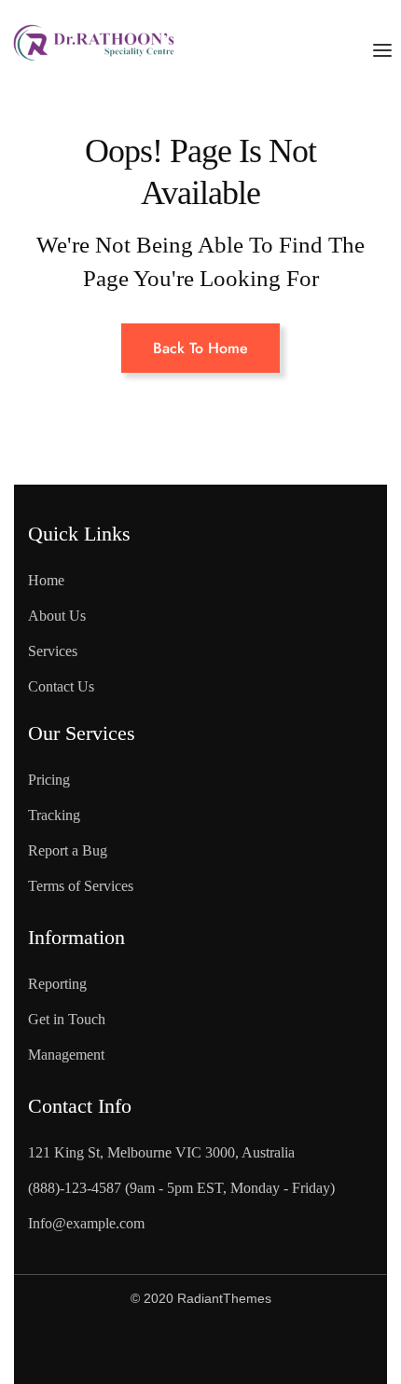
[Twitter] (159, 1348)
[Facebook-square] (84, 1348)
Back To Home (200, 348)
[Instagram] (235, 1348)
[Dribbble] (311, 1348)
